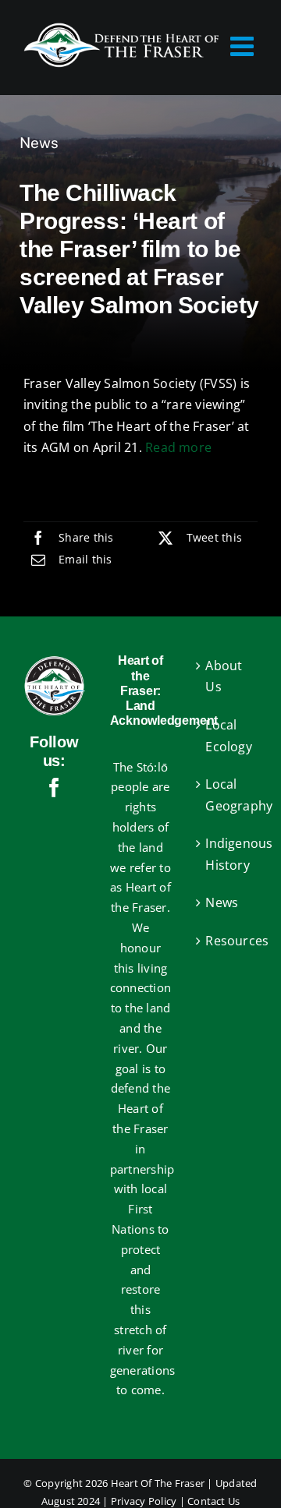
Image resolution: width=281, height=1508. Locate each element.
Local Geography (227, 794)
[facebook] (54, 787)
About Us (223, 676)
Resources (227, 940)
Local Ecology (227, 735)
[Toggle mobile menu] (244, 45)
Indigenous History (227, 854)
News (39, 142)
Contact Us (213, 1501)
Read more (178, 447)
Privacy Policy (143, 1501)
